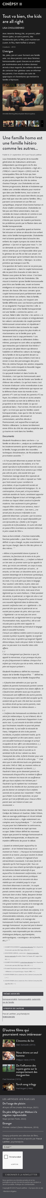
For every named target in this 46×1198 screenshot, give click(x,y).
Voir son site (9, 1017)
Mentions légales (9, 1191)
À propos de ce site (36, 1188)
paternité (36, 999)
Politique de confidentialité (24, 1184)
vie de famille (8, 1002)
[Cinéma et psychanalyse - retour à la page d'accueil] (13, 4)
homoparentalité (10, 999)
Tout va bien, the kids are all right (22, 19)
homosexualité (24, 999)
